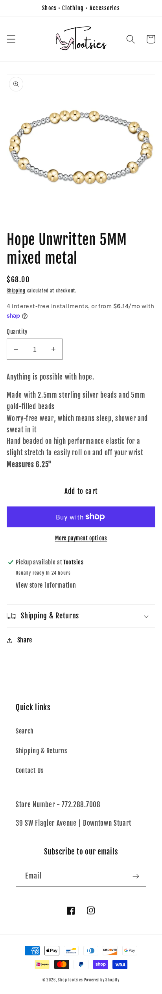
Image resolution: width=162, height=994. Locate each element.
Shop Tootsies (71, 979)
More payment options (81, 538)
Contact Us (30, 770)
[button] (11, 39)
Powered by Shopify (102, 979)
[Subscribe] (136, 876)
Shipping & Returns (41, 751)
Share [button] (24, 640)
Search (25, 731)
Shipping (16, 291)
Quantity (17, 331)
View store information (46, 585)
